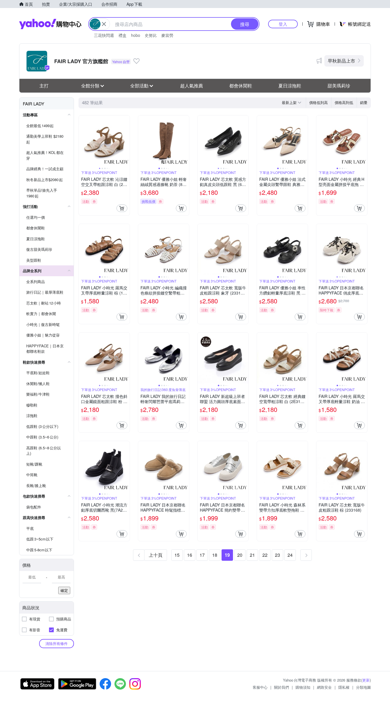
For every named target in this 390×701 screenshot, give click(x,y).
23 (277, 555)
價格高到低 (344, 102)
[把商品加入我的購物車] (121, 208)
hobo (135, 35)
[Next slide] (126, 141)
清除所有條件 (56, 643)
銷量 (363, 102)
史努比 (151, 35)
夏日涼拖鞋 (289, 85)
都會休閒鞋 (240, 85)
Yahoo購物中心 (50, 24)
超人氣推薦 (191, 85)
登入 (283, 24)
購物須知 (302, 687)
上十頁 (155, 555)
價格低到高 (318, 102)
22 (265, 555)
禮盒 (122, 35)
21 (252, 555)
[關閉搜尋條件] (103, 24)
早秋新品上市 (341, 60)
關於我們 (281, 687)
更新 (366, 680)
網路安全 (324, 687)
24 (290, 555)
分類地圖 (363, 687)
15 (177, 555)
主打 (44, 85)
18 (214, 555)
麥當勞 (167, 35)
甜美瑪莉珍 (338, 85)
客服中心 (260, 687)
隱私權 (343, 687)
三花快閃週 (104, 35)
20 (239, 555)
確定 (64, 590)
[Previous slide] (82, 141)
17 (202, 555)
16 (189, 555)
